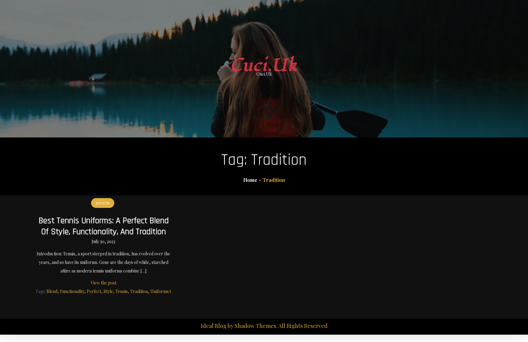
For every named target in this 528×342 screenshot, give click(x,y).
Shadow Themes (255, 325)
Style (108, 291)
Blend (51, 291)
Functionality (72, 291)
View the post (103, 283)
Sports (103, 203)
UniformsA (160, 291)
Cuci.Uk (264, 65)
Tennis (122, 291)
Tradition (139, 291)
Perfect (94, 291)
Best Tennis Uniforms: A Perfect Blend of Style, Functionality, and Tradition (103, 226)
